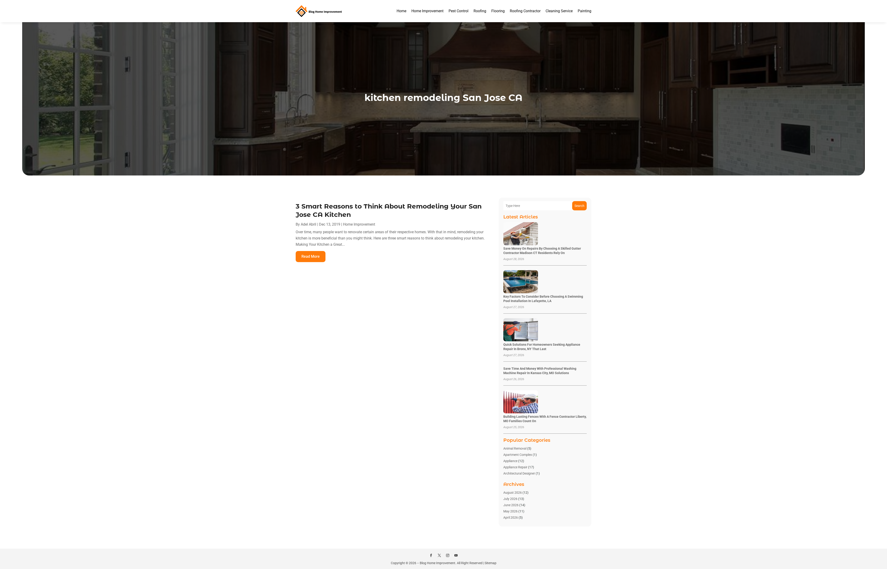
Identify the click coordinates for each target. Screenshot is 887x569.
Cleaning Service (559, 11)
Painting (584, 11)
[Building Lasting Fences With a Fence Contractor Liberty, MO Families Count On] (520, 402)
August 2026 (512, 492)
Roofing (480, 11)
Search (579, 206)
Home (401, 11)
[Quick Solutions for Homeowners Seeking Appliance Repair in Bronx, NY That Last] (520, 330)
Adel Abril (308, 224)
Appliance (510, 461)
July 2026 (510, 499)
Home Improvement (427, 11)
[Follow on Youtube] (456, 555)
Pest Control (458, 11)
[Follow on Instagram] (447, 555)
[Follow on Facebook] (431, 555)
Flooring (498, 11)
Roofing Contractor (525, 11)
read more (310, 256)
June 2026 (511, 505)
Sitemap (490, 563)
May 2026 (510, 511)
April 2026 (510, 517)
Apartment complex (517, 455)
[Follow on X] (439, 555)
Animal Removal (514, 448)
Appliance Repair (515, 467)
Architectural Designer (519, 473)
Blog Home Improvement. (438, 563)
